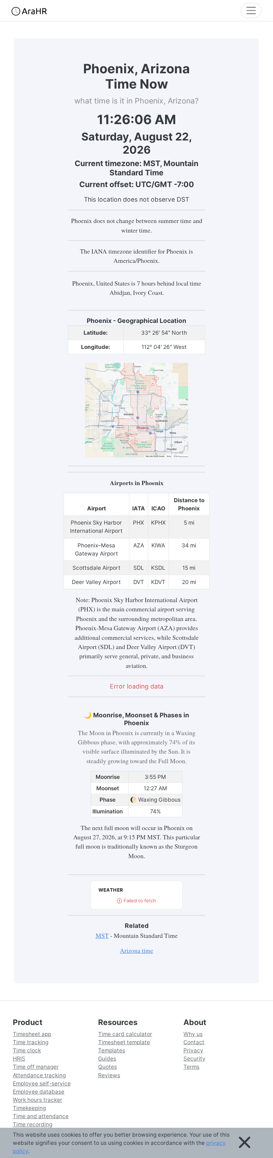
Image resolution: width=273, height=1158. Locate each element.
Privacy (193, 1050)
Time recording (32, 1124)
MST (102, 935)
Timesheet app (32, 1034)
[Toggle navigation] (251, 10)
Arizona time (136, 950)
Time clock (27, 1050)
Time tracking (30, 1042)
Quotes (107, 1066)
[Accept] (244, 1143)
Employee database (38, 1091)
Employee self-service (42, 1083)
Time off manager (36, 1066)
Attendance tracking (39, 1075)
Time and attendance (41, 1116)
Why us (193, 1034)
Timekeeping (29, 1108)
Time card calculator (125, 1034)
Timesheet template (124, 1042)
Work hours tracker (37, 1099)
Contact (193, 1042)
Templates (111, 1050)
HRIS (19, 1058)
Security (194, 1058)
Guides (107, 1058)
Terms (191, 1066)
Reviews (109, 1075)
